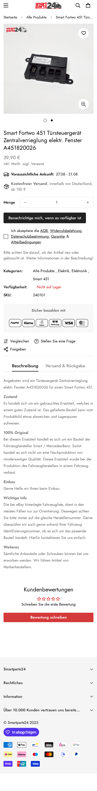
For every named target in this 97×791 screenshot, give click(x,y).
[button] (88, 5)
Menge (9, 202)
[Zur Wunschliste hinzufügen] (83, 33)
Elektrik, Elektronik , (73, 271)
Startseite (10, 17)
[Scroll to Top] (88, 766)
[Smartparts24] (48, 5)
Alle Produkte (36, 17)
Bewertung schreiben (48, 617)
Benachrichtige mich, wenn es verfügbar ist (44, 218)
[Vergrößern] (83, 104)
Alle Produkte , (45, 271)
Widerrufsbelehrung (65, 230)
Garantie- (58, 236)
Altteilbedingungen (26, 242)
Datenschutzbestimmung (30, 236)
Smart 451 (41, 279)
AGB (44, 230)
